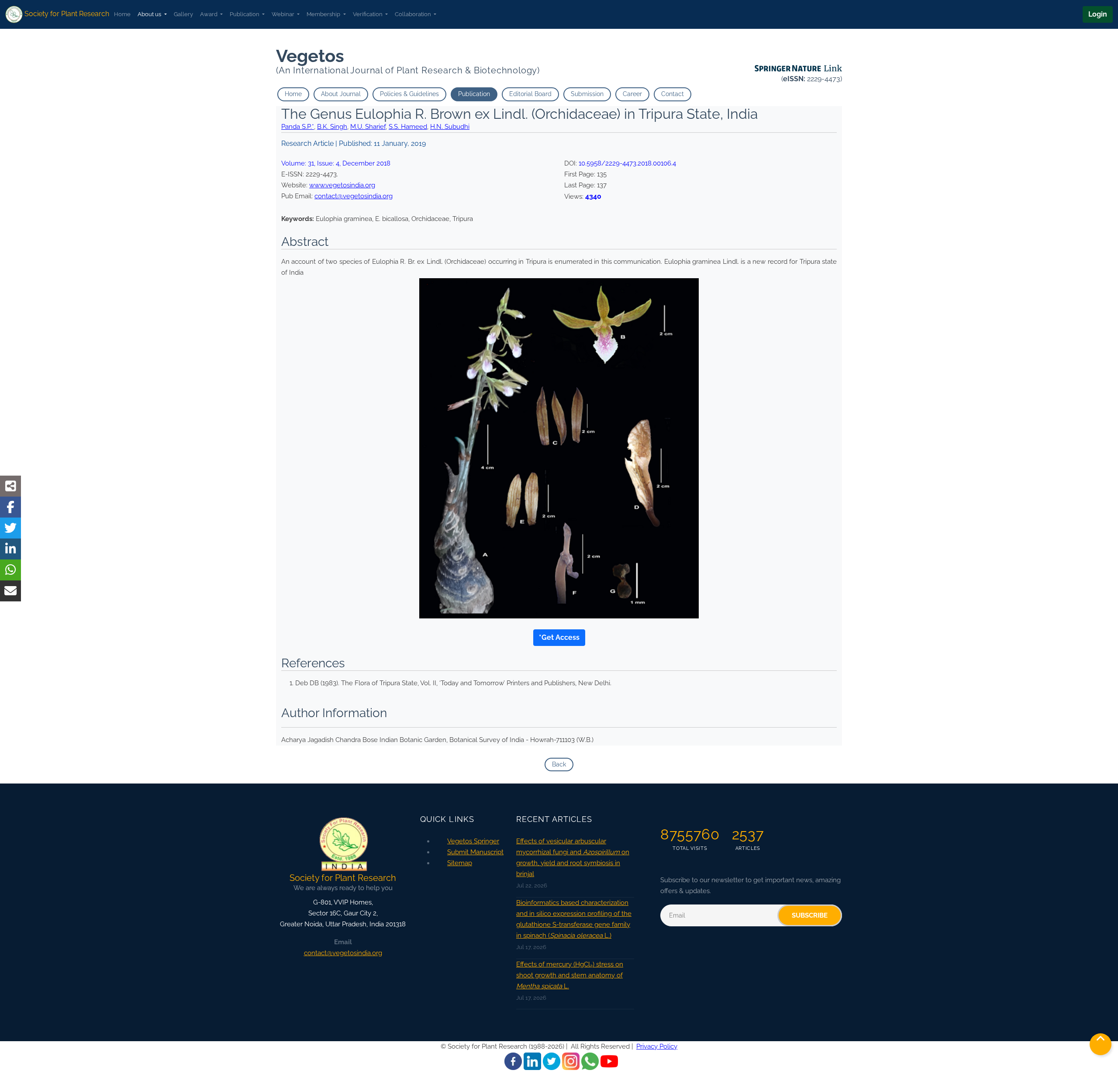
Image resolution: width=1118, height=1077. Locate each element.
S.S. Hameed (408, 127)
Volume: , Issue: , (335, 163)
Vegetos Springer (473, 841)
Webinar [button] (284, 14)
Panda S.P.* (297, 127)
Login (1097, 14)
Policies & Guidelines (409, 93)
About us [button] (150, 14)
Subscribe (810, 915)
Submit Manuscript (475, 852)
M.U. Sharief (368, 127)
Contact (672, 93)
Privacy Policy (656, 1046)
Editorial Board (530, 93)
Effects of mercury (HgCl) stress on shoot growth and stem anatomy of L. (569, 975)
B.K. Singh (332, 127)
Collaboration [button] (413, 14)
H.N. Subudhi (449, 127)
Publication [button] (245, 14)
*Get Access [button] (559, 637)
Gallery (183, 14)
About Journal (341, 93)
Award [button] (209, 14)
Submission (587, 93)
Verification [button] (368, 14)
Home (122, 14)
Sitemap (459, 863)
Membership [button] (324, 14)
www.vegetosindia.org (342, 185)
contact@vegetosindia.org (353, 196)
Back (559, 764)
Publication (474, 93)
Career (632, 93)
